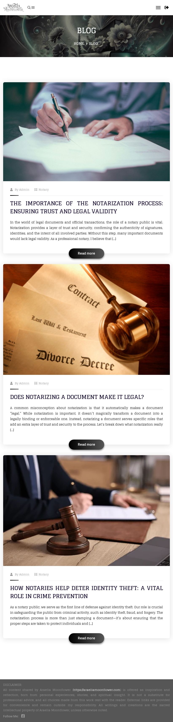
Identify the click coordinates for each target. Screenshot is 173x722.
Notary (44, 189)
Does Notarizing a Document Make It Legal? (77, 397)
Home (79, 44)
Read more (86, 253)
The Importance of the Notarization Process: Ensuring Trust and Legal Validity (86, 207)
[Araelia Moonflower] (13, 7)
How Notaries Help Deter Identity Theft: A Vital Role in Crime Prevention (86, 592)
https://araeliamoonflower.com (96, 689)
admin (24, 189)
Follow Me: (11, 716)
